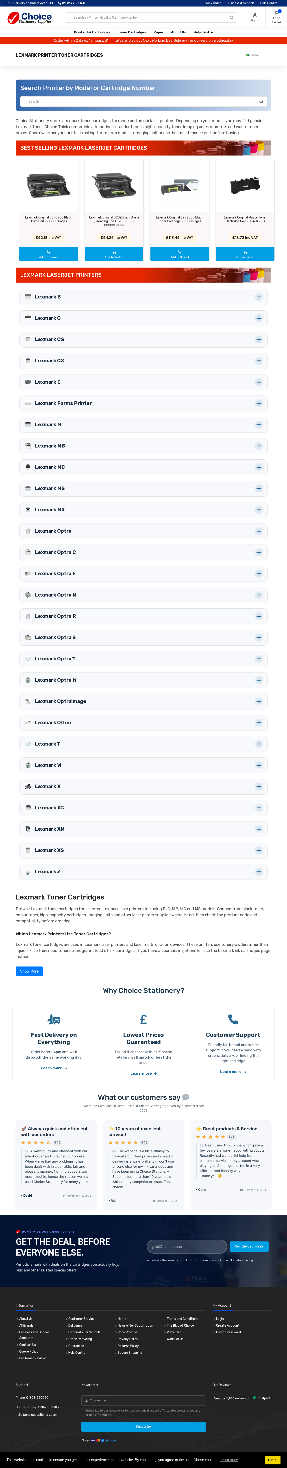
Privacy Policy (128, 1339)
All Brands (26, 1325)
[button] (143, 297)
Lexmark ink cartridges (239, 950)
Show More (29, 971)
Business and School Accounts (34, 1335)
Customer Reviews (33, 1358)
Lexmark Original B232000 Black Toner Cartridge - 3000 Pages (179, 219)
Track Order (212, 3)
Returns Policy (128, 1346)
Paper (158, 32)
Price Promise (128, 1332)
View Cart (174, 1332)
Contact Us (27, 1345)
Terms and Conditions (182, 1319)
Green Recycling (80, 1339)
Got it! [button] (273, 1460)
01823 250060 (73, 3)
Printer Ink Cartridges (92, 32)
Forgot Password (228, 1332)
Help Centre (268, 3)
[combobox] (151, 17)
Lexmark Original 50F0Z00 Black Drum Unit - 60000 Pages (48, 219)
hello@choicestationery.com (36, 1415)
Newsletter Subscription (135, 1325)
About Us (178, 32)
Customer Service (81, 1319)
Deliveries (75, 1325)
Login (220, 1319)
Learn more (52, 1068)
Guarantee (76, 1346)
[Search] (231, 18)
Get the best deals (249, 1246)
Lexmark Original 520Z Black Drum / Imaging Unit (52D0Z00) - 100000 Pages (114, 221)
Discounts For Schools (84, 1332)
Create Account (227, 1325)
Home (122, 1319)
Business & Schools (240, 3)
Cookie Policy (28, 1351)
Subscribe (143, 1427)
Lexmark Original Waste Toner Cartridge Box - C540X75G (245, 219)
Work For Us (175, 1339)
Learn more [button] (229, 1460)
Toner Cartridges (132, 32)
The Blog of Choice (180, 1325)
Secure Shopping (130, 1353)
